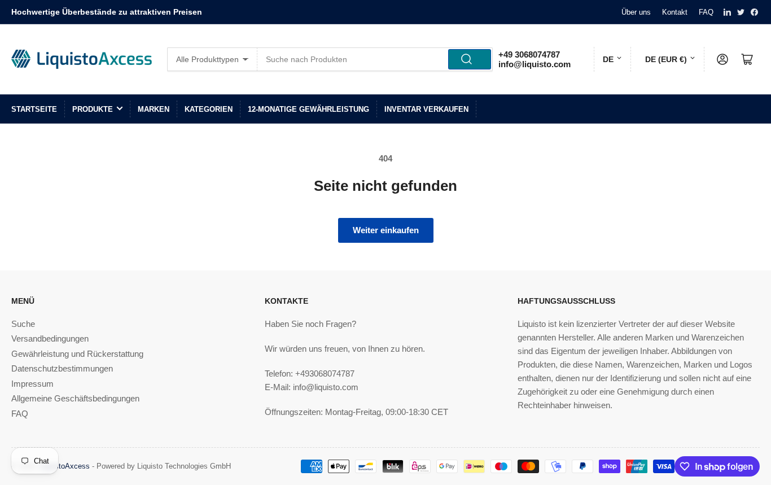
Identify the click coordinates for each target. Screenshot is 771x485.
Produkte (92, 109)
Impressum (32, 383)
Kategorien (209, 109)
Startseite (34, 109)
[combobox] (375, 59)
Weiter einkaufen (386, 230)
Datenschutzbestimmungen (62, 368)
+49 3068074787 (529, 54)
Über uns (636, 12)
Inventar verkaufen (426, 109)
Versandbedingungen (50, 338)
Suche (23, 324)
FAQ (706, 12)
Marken (153, 109)
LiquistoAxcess (65, 466)
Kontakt (674, 12)
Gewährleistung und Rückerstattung (77, 354)
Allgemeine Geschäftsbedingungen (75, 398)
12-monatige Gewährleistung (308, 109)
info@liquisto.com (534, 64)
